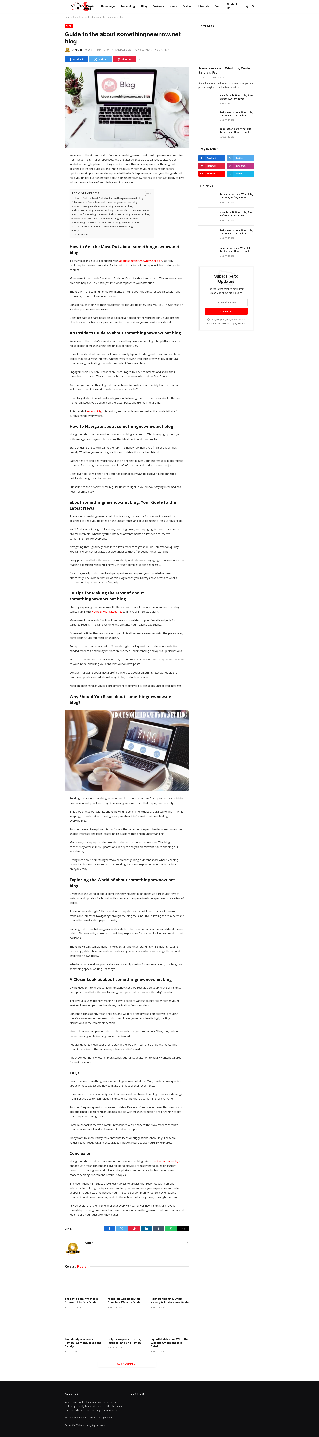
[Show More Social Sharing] (140, 59)
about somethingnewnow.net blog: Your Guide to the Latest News (111, 210)
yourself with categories (107, 611)
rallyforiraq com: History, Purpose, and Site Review (124, 1340)
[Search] (252, 6)
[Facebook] (53, 163)
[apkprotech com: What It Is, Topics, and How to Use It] (207, 133)
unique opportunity (166, 1161)
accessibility (94, 411)
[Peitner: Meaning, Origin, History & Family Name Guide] (170, 1283)
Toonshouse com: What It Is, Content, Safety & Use (226, 70)
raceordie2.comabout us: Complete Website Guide (124, 1300)
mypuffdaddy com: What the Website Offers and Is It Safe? (170, 1342)
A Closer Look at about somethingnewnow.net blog (103, 226)
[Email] (53, 198)
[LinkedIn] (53, 177)
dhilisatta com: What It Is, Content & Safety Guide (82, 1300)
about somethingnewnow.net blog (140, 261)
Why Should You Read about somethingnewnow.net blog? (107, 218)
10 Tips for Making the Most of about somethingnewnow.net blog (112, 214)
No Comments (145, 50)
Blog (144, 6)
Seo (203, 77)
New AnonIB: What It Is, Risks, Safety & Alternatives (237, 97)
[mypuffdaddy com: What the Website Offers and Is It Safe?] (170, 1324)
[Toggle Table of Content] (146, 193)
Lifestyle (203, 6)
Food (218, 6)
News (173, 6)
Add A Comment (127, 1363)
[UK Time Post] (80, 6)
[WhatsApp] (53, 184)
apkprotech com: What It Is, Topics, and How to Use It (236, 130)
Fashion (187, 6)
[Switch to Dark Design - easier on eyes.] (248, 6)
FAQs (77, 230)
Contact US (232, 6)
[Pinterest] (53, 191)
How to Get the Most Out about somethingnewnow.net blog (108, 198)
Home (68, 17)
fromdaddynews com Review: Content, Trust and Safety (83, 1342)
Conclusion (81, 234)
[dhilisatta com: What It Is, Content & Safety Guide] (84, 1283)
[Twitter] (53, 170)
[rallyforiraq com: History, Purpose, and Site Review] (127, 1324)
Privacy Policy (227, 323)
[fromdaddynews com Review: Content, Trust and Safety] (84, 1324)
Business (158, 6)
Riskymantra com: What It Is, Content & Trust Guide (236, 114)
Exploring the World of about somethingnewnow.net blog (107, 222)
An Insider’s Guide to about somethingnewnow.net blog (106, 202)
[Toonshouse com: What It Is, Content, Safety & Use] (226, 48)
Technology (128, 6)
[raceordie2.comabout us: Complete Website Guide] (127, 1283)
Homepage (108, 6)
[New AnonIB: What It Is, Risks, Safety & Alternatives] (207, 99)
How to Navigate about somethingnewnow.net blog (103, 206)
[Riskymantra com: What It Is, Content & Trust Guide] (207, 116)
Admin (78, 50)
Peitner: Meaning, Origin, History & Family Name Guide (170, 1300)
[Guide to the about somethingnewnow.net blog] (127, 107)
